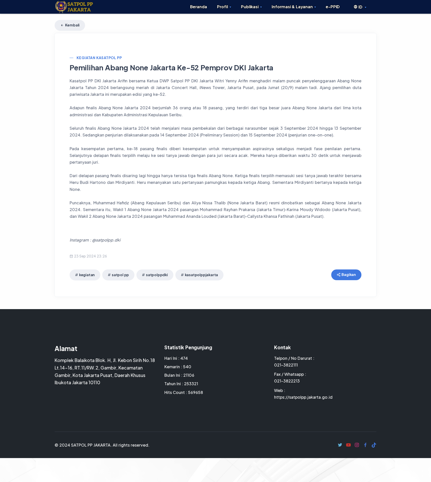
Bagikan (348, 274)
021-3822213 (287, 380)
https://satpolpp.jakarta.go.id (303, 397)
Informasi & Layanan (292, 6)
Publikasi (249, 6)
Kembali (72, 25)
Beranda (198, 6)
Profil (222, 6)
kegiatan (87, 274)
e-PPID (333, 6)
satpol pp (120, 274)
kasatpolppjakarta (201, 274)
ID (360, 6)
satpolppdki (157, 274)
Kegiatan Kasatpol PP (99, 57)
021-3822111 (286, 364)
